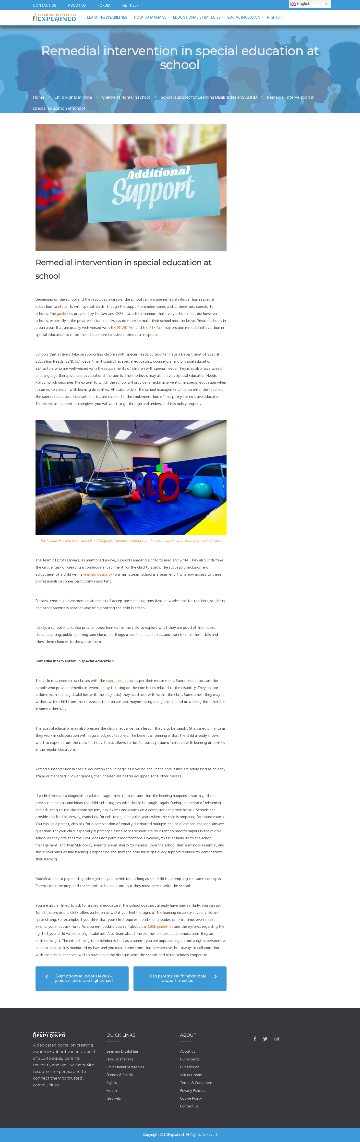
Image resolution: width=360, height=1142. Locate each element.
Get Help (114, 1098)
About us (187, 1051)
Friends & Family (120, 1075)
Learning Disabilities (107, 17)
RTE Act (156, 328)
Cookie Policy (191, 1098)
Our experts (190, 1059)
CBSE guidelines (160, 927)
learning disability (98, 574)
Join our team (191, 1075)
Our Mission (189, 1067)
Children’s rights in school (126, 97)
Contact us (189, 1106)
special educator (119, 681)
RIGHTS (273, 17)
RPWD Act (126, 328)
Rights (112, 1083)
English (303, 3)
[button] (82, 978)
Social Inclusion (243, 17)
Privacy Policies (192, 1091)
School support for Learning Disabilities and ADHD (209, 97)
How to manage (150, 17)
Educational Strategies (196, 17)
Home (38, 97)
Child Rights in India (73, 97)
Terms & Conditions (196, 1083)
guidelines (65, 314)
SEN (78, 361)
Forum (112, 1091)
